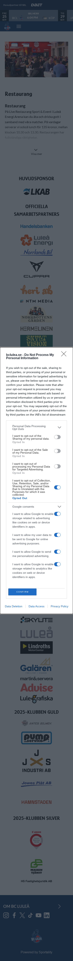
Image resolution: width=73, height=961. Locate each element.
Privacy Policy (59, 606)
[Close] (65, 355)
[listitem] (36, 427)
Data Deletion (13, 606)
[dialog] (36, 480)
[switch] (57, 437)
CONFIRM (22, 592)
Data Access (36, 606)
